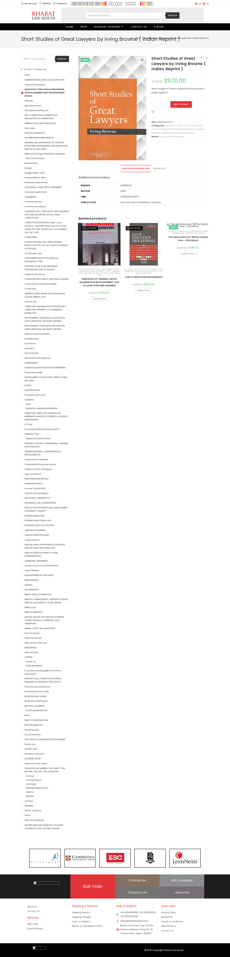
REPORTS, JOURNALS (35, 705)
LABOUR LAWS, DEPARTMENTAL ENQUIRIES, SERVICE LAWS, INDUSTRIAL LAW (45, 546)
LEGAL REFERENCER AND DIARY (39, 575)
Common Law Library (35, 206)
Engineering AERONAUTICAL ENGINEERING (45, 367)
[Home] (131, 38)
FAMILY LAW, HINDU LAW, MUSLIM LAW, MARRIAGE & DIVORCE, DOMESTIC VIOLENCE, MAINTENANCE (46, 416)
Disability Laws (32, 338)
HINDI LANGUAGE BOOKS (37, 478)
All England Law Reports (37, 110)
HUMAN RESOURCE (34, 483)
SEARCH (30, 792)
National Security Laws (36, 642)
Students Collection (34, 753)
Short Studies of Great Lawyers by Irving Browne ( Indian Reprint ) (176, 38)
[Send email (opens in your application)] (207, 3)
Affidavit (29, 100)
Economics (30, 343)
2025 (27, 74)
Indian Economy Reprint (37, 493)
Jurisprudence (32, 539)
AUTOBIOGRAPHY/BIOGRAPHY (39, 137)
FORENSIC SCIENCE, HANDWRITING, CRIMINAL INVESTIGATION (46, 445)
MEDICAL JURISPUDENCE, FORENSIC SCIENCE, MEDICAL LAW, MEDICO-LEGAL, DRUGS (46, 601)
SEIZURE (30, 796)
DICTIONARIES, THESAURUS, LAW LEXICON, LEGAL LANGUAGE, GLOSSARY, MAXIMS (45, 319)
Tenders (29, 801)
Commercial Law (33, 201)
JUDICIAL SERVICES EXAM (37, 535)
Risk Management (34, 724)
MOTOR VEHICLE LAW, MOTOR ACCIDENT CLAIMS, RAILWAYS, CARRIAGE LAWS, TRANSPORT (44, 620)
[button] (142, 59)
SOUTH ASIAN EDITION (36, 710)
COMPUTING (31, 237)
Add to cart (181, 104)
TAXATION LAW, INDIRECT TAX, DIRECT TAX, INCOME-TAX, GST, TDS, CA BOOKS (45, 770)
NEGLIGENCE (31, 647)
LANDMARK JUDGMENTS (36, 560)
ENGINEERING (31, 362)
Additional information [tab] (135, 168)
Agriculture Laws (33, 105)
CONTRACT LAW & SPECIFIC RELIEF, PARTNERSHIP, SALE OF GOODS (41, 268)
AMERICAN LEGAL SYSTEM (38, 438)
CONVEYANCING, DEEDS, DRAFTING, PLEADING (47, 279)
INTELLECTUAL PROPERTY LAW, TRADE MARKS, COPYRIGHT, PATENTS (46, 509)
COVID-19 (30, 661)
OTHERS (28, 657)
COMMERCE (30, 196)
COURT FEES (30, 288)
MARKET (28, 584)
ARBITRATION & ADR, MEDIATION (40, 123)
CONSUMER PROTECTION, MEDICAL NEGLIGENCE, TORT (42, 260)
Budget (28, 168)
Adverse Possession (35, 84)
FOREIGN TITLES (32, 434)
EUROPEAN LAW (32, 390)
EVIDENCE (29, 399)
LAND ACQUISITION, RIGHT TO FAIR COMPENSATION (41, 554)
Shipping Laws (32, 729)
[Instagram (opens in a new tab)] (200, 3)
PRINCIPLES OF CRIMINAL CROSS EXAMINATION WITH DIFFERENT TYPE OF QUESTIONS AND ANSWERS (99, 282)
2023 (28, 404)
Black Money (31, 163)
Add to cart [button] (188, 253)
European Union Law (35, 394)
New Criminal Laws (35, 158)
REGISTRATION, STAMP (35, 696)
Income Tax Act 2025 (35, 488)
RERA (27, 715)
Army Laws (30, 128)
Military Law (30, 607)
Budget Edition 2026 (35, 172)
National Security (33, 637)
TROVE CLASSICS (33, 810)
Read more (99, 298)
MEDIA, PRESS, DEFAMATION (38, 594)
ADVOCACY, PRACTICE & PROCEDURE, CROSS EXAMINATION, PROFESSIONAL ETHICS (98, 270)
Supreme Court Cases (36, 763)
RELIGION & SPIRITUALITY (36, 701)
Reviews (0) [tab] (159, 168)
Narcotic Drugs (32, 633)
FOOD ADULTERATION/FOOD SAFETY (42, 429)
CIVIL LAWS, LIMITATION (149, 272)
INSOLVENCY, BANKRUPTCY (38, 497)
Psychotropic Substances (37, 686)
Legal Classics (32, 570)
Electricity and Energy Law (38, 358)
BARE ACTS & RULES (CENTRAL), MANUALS (45, 153)
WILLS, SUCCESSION (34, 820)
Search (172, 15)
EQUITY (28, 385)
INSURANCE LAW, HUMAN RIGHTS (40, 502)
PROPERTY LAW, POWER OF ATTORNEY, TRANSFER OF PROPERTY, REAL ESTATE (43, 680)
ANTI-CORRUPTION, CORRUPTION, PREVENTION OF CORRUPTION (41, 117)
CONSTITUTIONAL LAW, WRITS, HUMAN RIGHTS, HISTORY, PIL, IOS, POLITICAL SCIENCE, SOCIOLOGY (47, 245)
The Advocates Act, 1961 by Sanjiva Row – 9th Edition (188, 238)
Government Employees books (40, 464)
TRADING (29, 805)
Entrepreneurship (33, 372)
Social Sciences (33, 734)
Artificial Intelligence (35, 132)
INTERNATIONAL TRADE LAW (38, 520)
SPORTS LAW (31, 748)
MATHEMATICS (32, 589)
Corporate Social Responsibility (40, 283)
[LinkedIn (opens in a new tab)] (204, 3)
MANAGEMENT (31, 580)
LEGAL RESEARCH (34, 665)
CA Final (30, 776)
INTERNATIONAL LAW (34, 515)
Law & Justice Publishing (171, 136)
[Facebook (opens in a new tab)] (196, 3)
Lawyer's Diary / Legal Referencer (41, 565)
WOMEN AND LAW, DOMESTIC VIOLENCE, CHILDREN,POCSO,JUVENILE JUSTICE (44, 827)
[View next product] (206, 58)
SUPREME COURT (33, 758)
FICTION (28, 424)
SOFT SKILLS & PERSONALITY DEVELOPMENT (45, 739)
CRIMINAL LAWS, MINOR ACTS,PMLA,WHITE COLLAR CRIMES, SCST (99, 273)
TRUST (28, 815)
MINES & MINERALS (33, 612)
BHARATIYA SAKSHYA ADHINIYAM (41, 408)
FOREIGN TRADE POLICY (37, 788)
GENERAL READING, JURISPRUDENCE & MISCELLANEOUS (43, 453)
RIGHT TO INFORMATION (36, 720)
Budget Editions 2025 (35, 177)
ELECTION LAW (31, 353)
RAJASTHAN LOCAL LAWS (37, 691)
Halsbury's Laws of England (38, 469)
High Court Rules (33, 474)
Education (30, 348)
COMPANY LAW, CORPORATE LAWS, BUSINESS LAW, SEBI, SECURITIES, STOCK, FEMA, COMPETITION (47, 214)
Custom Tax (30, 301)
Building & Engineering (36, 182)
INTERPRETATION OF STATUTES (39, 525)
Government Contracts (36, 459)
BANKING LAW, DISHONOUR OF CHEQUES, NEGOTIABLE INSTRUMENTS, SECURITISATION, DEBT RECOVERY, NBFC (46, 146)
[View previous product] (201, 58)
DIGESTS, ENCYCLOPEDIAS (37, 333)
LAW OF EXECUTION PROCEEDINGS (144, 277)
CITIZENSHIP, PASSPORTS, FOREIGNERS (43, 187)
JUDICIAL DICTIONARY (35, 530)
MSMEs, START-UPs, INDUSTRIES (40, 628)
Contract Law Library (35, 274)
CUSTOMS (31, 784)
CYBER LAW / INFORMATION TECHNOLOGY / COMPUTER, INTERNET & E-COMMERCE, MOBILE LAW (45, 309)
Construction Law (33, 253)
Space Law (30, 744)
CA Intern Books (34, 780)
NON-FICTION (31, 652)
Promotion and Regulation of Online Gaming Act (43, 672)
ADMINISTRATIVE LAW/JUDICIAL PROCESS (45, 79)
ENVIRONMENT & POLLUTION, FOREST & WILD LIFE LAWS (46, 379)
